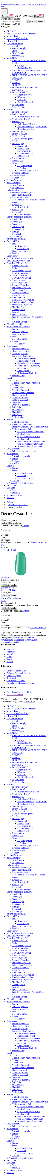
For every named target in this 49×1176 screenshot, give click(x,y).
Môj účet (10, 654)
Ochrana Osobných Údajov (18, 673)
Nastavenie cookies (15, 694)
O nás (9, 656)
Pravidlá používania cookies (19, 692)
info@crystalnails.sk (13, 5)
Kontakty (11, 652)
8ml (14, 550)
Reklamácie (12, 678)
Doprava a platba (14, 675)
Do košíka (12, 585)
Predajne (10, 649)
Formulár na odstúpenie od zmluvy (21, 683)
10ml (6, 550)
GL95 (3, 600)
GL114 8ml (6, 577)
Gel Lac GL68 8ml (9, 590)
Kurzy (9, 659)
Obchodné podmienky (16, 671)
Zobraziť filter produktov (11, 523)
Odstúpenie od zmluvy (16, 680)
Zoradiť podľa (7, 542)
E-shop (10, 661)
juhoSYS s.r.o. (29, 702)
